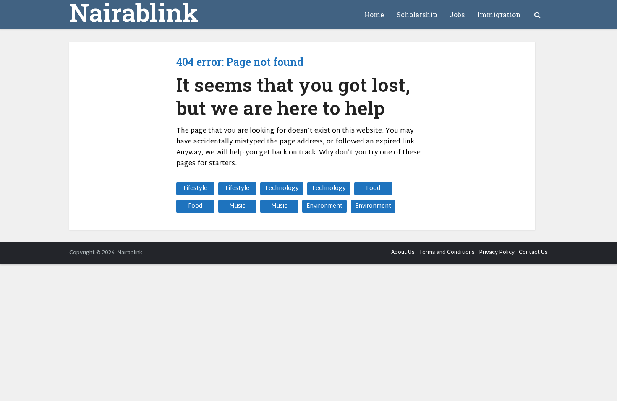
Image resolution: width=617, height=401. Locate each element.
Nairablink (134, 12)
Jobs (457, 14)
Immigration (498, 14)
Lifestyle (195, 188)
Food (373, 188)
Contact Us (533, 252)
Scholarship (417, 14)
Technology (281, 188)
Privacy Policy (497, 252)
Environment (324, 206)
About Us (403, 252)
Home (374, 14)
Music (237, 206)
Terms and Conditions (447, 252)
